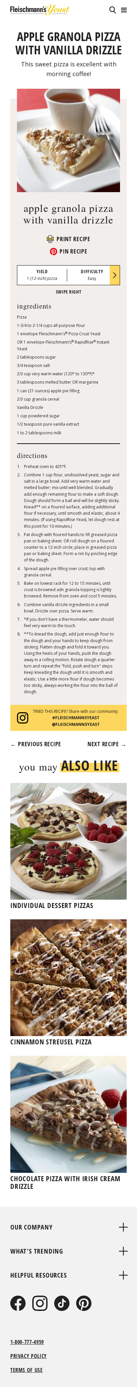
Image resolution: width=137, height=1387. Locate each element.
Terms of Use (26, 1370)
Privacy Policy (28, 1356)
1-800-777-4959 (27, 1342)
